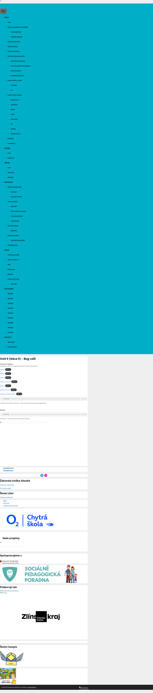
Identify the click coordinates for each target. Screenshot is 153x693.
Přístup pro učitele (5, 488)
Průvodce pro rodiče (13, 255)
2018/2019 (10, 327)
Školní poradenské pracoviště (16, 56)
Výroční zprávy (15, 221)
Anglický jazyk (15, 99)
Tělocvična (6, 503)
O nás (9, 22)
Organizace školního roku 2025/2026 (18, 27)
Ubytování (14, 284)
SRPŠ (9, 264)
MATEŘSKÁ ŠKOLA (8, 468)
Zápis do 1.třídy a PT (13, 259)
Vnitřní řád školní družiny (18, 240)
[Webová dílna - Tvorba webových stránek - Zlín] (84, 691)
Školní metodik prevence (18, 61)
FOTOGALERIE (8, 289)
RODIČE (6, 250)
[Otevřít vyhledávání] (1, 6)
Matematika (14, 119)
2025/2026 (10, 293)
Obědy (5, 501)
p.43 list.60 (2, 385)
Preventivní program (17, 216)
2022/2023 (10, 308)
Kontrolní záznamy (16, 196)
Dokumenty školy (13, 201)
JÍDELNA (7, 163)
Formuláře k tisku (13, 245)
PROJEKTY (11, 138)
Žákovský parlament (14, 51)
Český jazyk (14, 104)
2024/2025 (10, 298)
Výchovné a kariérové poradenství (20, 66)
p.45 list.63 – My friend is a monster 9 (7, 393)
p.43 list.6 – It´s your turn (5, 381)
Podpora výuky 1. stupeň (15, 80)
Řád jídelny (14, 230)
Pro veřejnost (11, 143)
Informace (14, 192)
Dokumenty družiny (13, 235)
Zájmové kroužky (12, 46)
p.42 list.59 (2, 377)
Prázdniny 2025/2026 (16, 36)
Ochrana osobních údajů (14, 187)
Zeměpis (13, 129)
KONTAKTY (8, 337)
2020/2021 (10, 318)
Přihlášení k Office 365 (6, 497)
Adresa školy (11, 342)
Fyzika (12, 114)
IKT (12, 90)
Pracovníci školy (12, 347)
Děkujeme (10, 274)
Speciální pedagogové (17, 75)
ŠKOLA (6, 17)
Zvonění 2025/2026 (16, 32)
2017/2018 (10, 332)
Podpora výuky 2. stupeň (15, 95)
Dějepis (13, 109)
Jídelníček (10, 177)
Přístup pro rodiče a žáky (7, 485)
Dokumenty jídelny (13, 225)
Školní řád (14, 206)
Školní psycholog (16, 70)
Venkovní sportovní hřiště (10, 505)
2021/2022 (10, 313)
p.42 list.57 (2, 369)
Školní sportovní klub (14, 41)
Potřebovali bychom (13, 279)
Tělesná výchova (15, 133)
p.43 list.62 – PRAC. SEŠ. (5, 389)
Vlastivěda (14, 85)
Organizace (11, 158)
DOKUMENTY (8, 182)
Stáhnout (8, 369)
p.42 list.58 (2, 373)
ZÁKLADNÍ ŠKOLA (8, 470)
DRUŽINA (7, 148)
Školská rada (11, 269)
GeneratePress (32, 687)
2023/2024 (10, 303)
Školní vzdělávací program (18, 211)
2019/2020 (10, 322)
